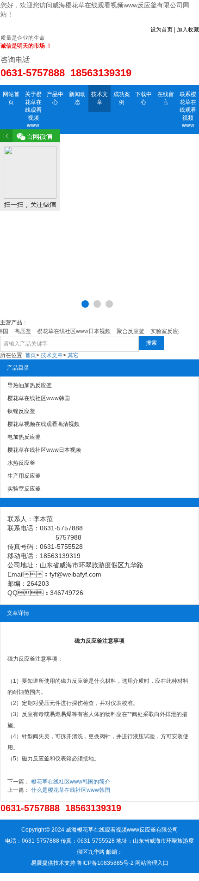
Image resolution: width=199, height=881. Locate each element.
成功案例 (121, 98)
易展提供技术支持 (53, 863)
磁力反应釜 (21, 659)
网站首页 (11, 98)
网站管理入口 (151, 863)
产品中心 (55, 98)
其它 (73, 355)
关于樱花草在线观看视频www (33, 109)
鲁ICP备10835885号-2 (105, 863)
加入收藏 (188, 29)
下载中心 (143, 98)
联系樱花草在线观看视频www (188, 109)
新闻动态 (77, 98)
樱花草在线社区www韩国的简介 (70, 781)
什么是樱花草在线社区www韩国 (70, 790)
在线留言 (165, 98)
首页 (30, 355)
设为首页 (161, 29)
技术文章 (99, 98)
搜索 (151, 343)
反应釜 (80, 681)
